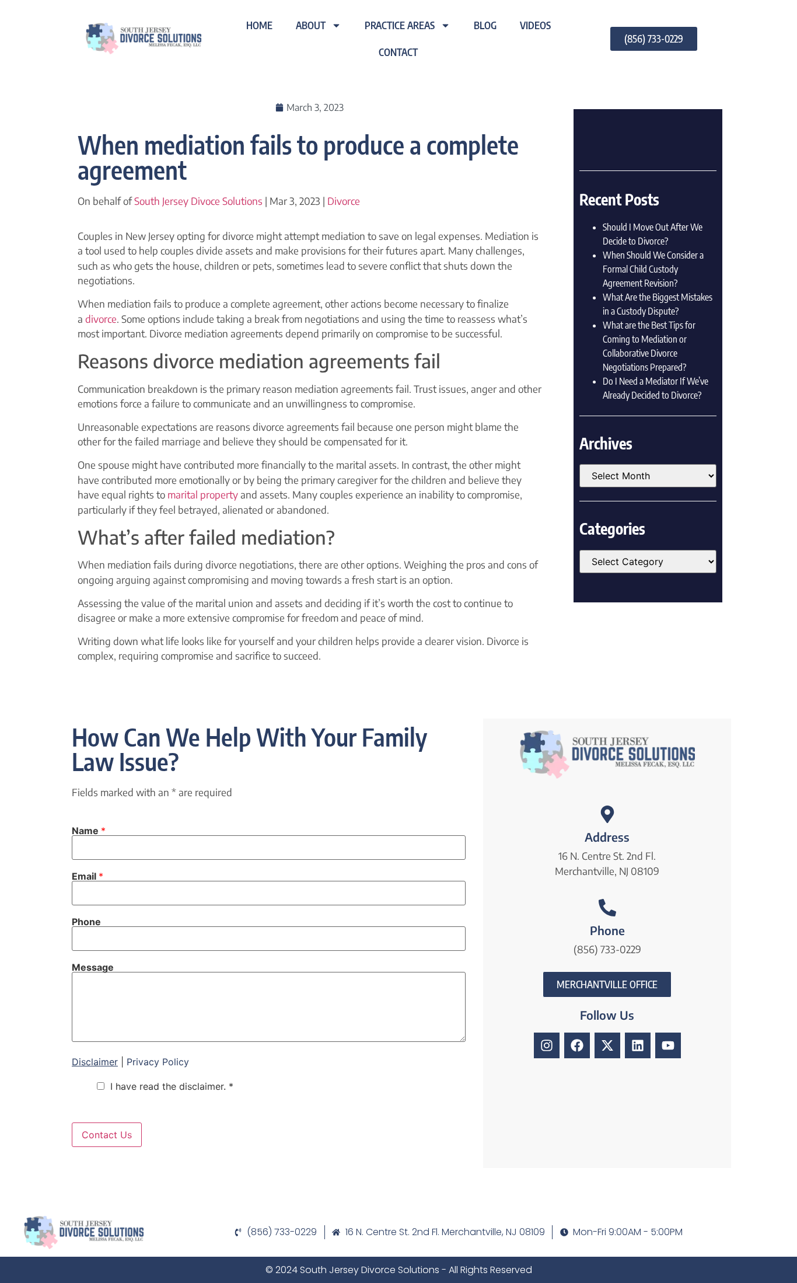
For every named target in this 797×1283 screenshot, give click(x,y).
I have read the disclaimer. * (171, 1086)
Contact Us (107, 1135)
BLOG (485, 25)
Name (89, 830)
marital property (202, 494)
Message (93, 967)
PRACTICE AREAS (400, 25)
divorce (101, 318)
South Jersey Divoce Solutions (198, 200)
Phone (86, 921)
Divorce (343, 200)
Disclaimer (95, 1062)
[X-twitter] (607, 1045)
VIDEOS (535, 25)
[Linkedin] (638, 1045)
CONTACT (398, 52)
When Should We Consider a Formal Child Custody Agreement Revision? (653, 269)
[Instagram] (547, 1045)
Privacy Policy (158, 1062)
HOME (259, 25)
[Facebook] (577, 1045)
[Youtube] (668, 1045)
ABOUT (311, 25)
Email (87, 876)
